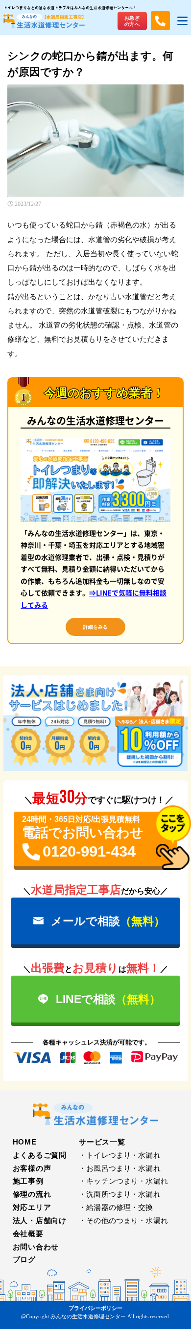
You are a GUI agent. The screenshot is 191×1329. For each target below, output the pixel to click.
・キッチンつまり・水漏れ (123, 1181)
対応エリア (32, 1207)
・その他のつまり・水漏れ (123, 1221)
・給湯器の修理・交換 (116, 1207)
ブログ (24, 1260)
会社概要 (28, 1234)
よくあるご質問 (40, 1155)
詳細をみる (95, 626)
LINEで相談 (108, 999)
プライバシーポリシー (95, 1308)
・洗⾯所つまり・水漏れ (120, 1194)
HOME (25, 1142)
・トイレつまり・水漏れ (120, 1155)
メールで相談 (108, 921)
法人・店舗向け (40, 1221)
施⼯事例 (28, 1181)
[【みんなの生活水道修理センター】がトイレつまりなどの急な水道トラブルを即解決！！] (95, 1113)
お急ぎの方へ (132, 21)
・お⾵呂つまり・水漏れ (120, 1168)
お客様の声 (32, 1168)
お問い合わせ (36, 1247)
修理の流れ (32, 1194)
